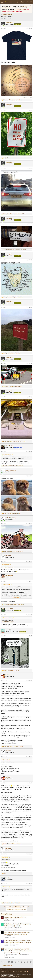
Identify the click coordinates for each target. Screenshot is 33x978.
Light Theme (5, 969)
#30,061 (30, 28)
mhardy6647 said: (6, 584)
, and (11, 902)
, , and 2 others (12, 513)
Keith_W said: (5, 759)
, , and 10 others (14, 213)
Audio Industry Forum (14, 944)
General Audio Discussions (16, 927)
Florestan (6, 944)
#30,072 (30, 561)
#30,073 (30, 581)
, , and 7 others (14, 249)
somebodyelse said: (6, 454)
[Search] (31, 1)
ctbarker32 (6, 927)
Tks (3, 18)
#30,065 (30, 260)
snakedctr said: (5, 564)
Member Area (13, 919)
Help (25, 971)
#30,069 (30, 451)
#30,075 (30, 635)
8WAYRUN (18, 976)
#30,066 (30, 307)
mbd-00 (6, 935)
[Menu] (2, 1)
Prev (10, 906)
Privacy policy (19, 971)
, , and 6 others (13, 297)
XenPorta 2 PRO (4, 976)
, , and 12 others (11, 353)
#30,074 (30, 614)
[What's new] (27, 1)
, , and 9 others (12, 100)
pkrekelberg (7, 954)
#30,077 (30, 756)
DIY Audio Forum (12, 935)
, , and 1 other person (13, 604)
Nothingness (7, 919)
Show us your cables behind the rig (15, 917)
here (20, 9)
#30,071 (30, 523)
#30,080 (30, 883)
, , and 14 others (13, 551)
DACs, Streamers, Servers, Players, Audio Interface (16, 955)
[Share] (27, 28)
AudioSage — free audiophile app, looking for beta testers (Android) (17, 925)
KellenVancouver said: (7, 617)
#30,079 (30, 854)
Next (23, 906)
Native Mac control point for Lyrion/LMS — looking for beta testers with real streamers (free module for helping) (18, 951)
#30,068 (30, 396)
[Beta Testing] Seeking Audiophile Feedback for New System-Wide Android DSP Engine (18, 941)
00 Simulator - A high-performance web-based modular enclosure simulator (17, 933)
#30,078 (30, 783)
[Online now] (4, 25)
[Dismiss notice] (30, 6)
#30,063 (30, 168)
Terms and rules (11, 971)
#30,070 (30, 476)
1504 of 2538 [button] (16, 906)
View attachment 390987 (8, 567)
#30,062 (30, 110)
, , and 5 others (13, 465)
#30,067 (30, 363)
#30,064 (30, 224)
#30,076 (30, 680)
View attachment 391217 (8, 621)
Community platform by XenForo (14, 974)
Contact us (3, 971)
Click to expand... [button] (17, 597)
